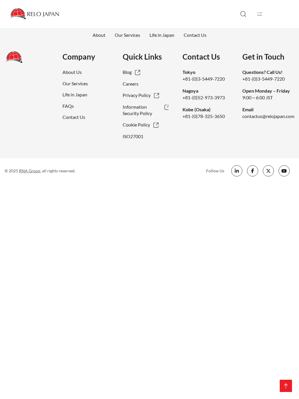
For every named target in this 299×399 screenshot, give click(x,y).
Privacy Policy (137, 95)
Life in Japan (162, 35)
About (99, 35)
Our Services (127, 35)
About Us (72, 72)
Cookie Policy (136, 124)
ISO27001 (133, 136)
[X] (268, 171)
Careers (130, 83)
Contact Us (195, 35)
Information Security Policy (137, 110)
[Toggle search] (243, 14)
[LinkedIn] (237, 171)
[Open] (259, 14)
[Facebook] (252, 171)
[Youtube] (284, 171)
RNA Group (29, 170)
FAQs (68, 106)
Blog (127, 72)
